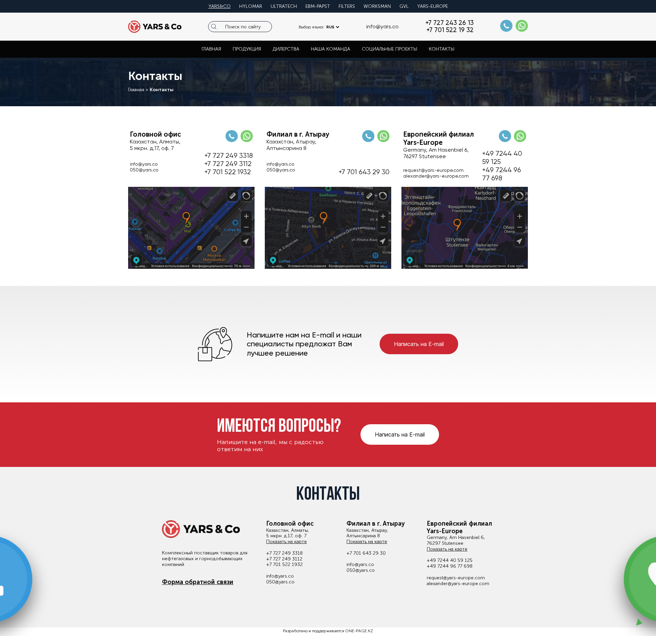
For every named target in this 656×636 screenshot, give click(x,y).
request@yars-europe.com (433, 170)
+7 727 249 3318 (228, 156)
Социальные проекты (389, 49)
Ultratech (284, 6)
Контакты (441, 49)
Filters (347, 6)
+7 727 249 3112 (227, 164)
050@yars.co (144, 169)
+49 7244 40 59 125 (502, 158)
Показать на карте (286, 541)
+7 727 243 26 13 (449, 23)
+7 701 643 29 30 (364, 172)
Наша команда (330, 49)
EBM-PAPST (317, 6)
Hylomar (250, 6)
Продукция (247, 49)
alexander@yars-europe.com (436, 176)
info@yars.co (382, 26)
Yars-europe (432, 6)
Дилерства (286, 49)
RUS (330, 27)
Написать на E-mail (419, 344)
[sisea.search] (213, 26)
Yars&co (219, 6)
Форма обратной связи (197, 582)
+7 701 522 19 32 (450, 30)
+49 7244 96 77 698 (501, 174)
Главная (211, 49)
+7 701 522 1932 (227, 172)
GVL (404, 6)
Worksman (377, 6)
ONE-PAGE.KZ (359, 630)
